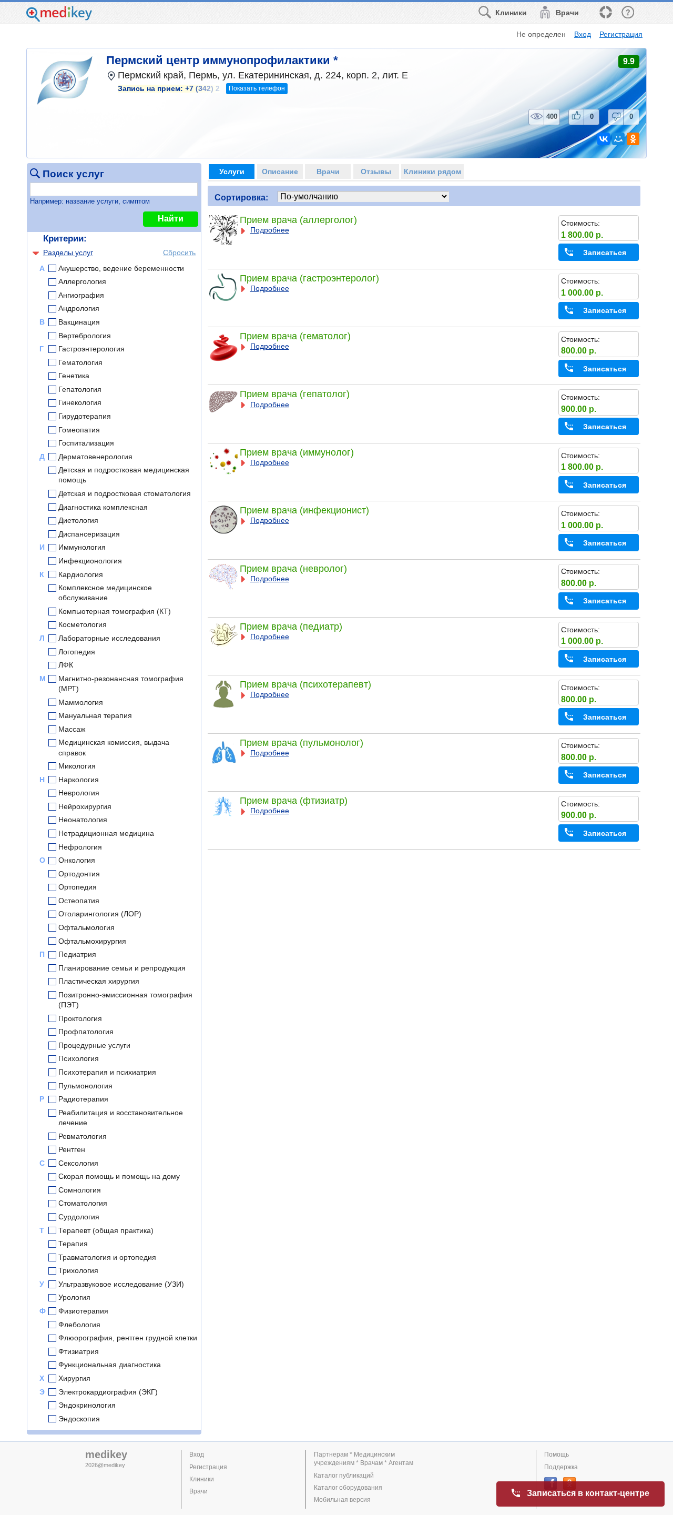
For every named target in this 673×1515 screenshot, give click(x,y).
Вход (582, 34)
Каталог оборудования (348, 1487)
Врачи (198, 1491)
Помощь (556, 1454)
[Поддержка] (605, 13)
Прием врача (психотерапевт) (305, 684)
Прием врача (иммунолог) (297, 452)
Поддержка (561, 1467)
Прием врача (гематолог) (295, 336)
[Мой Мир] (618, 139)
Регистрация (621, 34)
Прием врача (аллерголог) (298, 220)
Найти (170, 218)
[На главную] (59, 19)
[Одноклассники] (633, 139)
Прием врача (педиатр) (291, 626)
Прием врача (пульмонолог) (301, 743)
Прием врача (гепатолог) (295, 394)
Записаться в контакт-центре (588, 1493)
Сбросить (179, 252)
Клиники (201, 1479)
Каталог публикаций (344, 1475)
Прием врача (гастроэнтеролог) (309, 278)
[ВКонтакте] (603, 139)
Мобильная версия (342, 1499)
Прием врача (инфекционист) (304, 510)
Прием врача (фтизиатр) (294, 800)
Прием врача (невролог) (293, 568)
